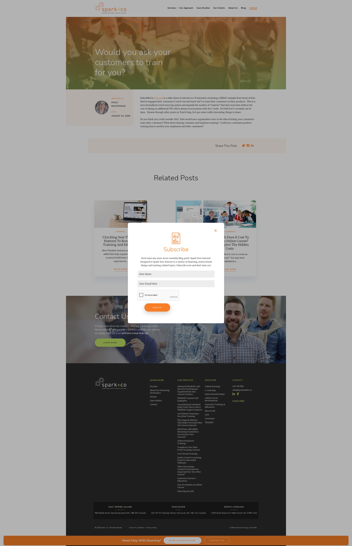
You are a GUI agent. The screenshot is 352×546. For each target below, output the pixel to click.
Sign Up (157, 307)
